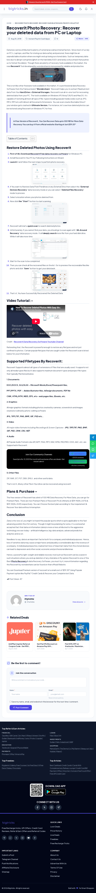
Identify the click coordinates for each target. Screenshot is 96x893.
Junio (27, 738)
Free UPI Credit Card (57, 774)
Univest (35, 736)
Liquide (39, 738)
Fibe (51, 736)
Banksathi (12, 738)
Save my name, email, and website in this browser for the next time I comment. (45, 701)
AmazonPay (19, 754)
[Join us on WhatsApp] (93, 443)
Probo (32, 738)
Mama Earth (54, 749)
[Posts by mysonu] (16, 600)
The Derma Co (65, 749)
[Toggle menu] (4, 9)
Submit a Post (8, 855)
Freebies (54, 839)
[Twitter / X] (44, 807)
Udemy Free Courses (18, 765)
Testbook (6, 748)
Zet (19, 736)
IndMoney (20, 738)
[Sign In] (91, 9)
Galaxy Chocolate (14, 768)
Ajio (91, 749)
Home (9, 23)
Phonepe (5, 754)
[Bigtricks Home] (18, 9)
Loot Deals (55, 826)
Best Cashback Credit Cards (61, 765)
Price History (56, 831)
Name (12, 690)
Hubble (52, 751)
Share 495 (83, 39)
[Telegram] (58, 807)
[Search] (71, 9)
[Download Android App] (93, 450)
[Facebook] (37, 807)
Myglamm (5, 765)
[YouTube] (28, 838)
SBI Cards (13, 736)
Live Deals (54, 835)
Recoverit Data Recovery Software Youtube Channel (39, 341)
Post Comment (22, 708)
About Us (54, 855)
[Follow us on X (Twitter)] (93, 456)
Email (51, 690)
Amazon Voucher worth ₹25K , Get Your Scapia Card (47, 2)
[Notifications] (86, 9)
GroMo (42, 736)
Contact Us (55, 859)
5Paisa (28, 736)
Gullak (4, 738)
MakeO (59, 751)
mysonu (29, 598)
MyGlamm (76, 749)
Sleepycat (85, 749)
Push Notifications (10, 863)
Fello (58, 742)
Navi (23, 736)
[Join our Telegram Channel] (93, 437)
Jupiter (4, 741)
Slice (56, 736)
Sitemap (5, 872)
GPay (12, 754)
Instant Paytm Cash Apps (39, 39)
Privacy (53, 872)
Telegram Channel (10, 859)
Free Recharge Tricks (59, 843)
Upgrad (13, 748)
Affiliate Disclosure (10, 867)
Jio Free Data (32, 765)
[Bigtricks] (24, 823)
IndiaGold (64, 742)
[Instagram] (51, 807)
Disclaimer (55, 876)
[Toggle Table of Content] (31, 139)
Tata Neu (5, 736)
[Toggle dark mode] (80, 9)
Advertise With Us (58, 863)
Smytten (66, 771)
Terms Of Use (56, 867)
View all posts (78, 602)
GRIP (71, 742)
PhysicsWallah (22, 748)
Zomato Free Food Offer (80, 771)
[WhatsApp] (10, 838)
